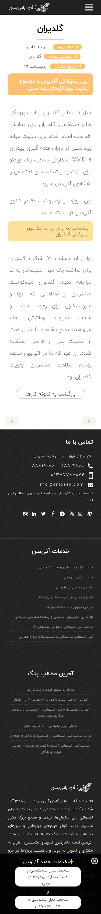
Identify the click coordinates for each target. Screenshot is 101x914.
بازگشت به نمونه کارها (50, 393)
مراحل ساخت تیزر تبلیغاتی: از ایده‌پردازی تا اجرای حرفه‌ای (50, 736)
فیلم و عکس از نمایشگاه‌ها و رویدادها (65, 597)
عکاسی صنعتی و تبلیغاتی (74, 587)
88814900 (43, 466)
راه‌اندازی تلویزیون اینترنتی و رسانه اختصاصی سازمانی (54, 617)
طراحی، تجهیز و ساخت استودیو (70, 607)
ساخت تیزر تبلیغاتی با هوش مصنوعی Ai (63, 627)
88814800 (72, 466)
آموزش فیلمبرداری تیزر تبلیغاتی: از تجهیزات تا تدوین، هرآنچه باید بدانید (50, 713)
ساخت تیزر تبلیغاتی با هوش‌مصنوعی (47, 902)
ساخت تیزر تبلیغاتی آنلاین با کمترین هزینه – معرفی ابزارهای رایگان (50, 749)
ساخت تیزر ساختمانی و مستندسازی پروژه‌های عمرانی (48, 877)
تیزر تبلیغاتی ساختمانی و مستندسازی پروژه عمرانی (56, 637)
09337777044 (68, 475)
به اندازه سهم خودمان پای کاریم (50, 690)
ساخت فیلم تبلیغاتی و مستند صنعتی (65, 567)
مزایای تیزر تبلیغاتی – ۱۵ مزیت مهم (50, 726)
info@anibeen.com (61, 484)
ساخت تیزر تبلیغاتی (78, 577)
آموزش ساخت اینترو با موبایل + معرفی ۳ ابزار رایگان (50, 700)
